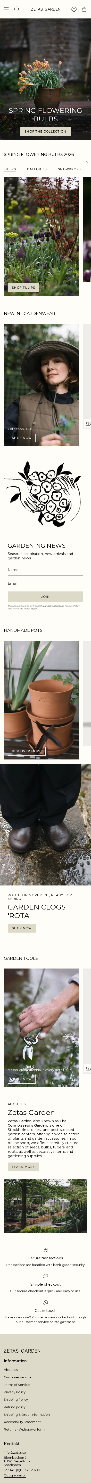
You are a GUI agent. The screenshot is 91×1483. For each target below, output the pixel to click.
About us (11, 1370)
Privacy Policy (72, 606)
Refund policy (14, 1407)
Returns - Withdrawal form (24, 1429)
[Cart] (84, 9)
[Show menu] (6, 9)
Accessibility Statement (22, 1422)
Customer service (18, 1377)
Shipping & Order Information (27, 1414)
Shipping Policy (16, 1399)
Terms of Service (21, 608)
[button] (17, 9)
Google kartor (15, 1475)
